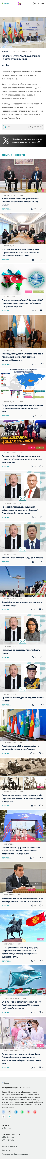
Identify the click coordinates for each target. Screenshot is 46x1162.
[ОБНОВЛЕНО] (23, 176)
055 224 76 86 (8, 1140)
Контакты (6, 1150)
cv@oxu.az (6, 1128)
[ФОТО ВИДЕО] (23, 435)
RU (35, 3)
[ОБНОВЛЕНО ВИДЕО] (23, 581)
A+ (7, 65)
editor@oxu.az (8, 1137)
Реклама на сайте (9, 1146)
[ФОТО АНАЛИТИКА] (23, 279)
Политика (6, 209)
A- (3, 65)
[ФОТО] (23, 228)
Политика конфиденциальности (16, 1154)
